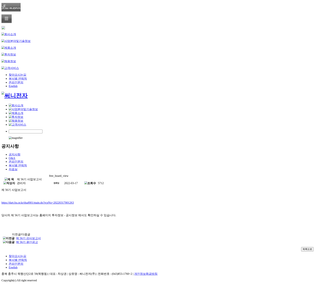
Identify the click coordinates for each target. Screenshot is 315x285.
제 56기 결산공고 (27, 242)
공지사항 (14, 154)
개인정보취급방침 (146, 273)
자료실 (13, 169)
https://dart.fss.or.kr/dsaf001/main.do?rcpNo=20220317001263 (37, 202)
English (13, 86)
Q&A (12, 158)
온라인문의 (16, 82)
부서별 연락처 (18, 78)
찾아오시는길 (17, 74)
